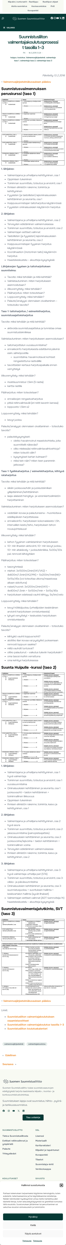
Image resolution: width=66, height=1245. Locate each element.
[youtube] (58, 18)
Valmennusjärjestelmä (35, 57)
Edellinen (10, 1055)
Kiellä (33, 1225)
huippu (13, 57)
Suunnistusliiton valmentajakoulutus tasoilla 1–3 (35, 1024)
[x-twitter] (60, 18)
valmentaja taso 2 (28, 60)
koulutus (21, 57)
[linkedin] (63, 18)
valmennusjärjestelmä (13, 1044)
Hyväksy (33, 1216)
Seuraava (7, 1064)
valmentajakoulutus (36, 1044)
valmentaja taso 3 (44, 60)
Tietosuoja (26, 1241)
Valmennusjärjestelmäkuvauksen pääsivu (27, 81)
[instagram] (55, 18)
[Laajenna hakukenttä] (3, 18)
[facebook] (52, 18)
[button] (61, 1185)
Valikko (11, 27)
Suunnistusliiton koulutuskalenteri (27, 1028)
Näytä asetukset (33, 1233)
